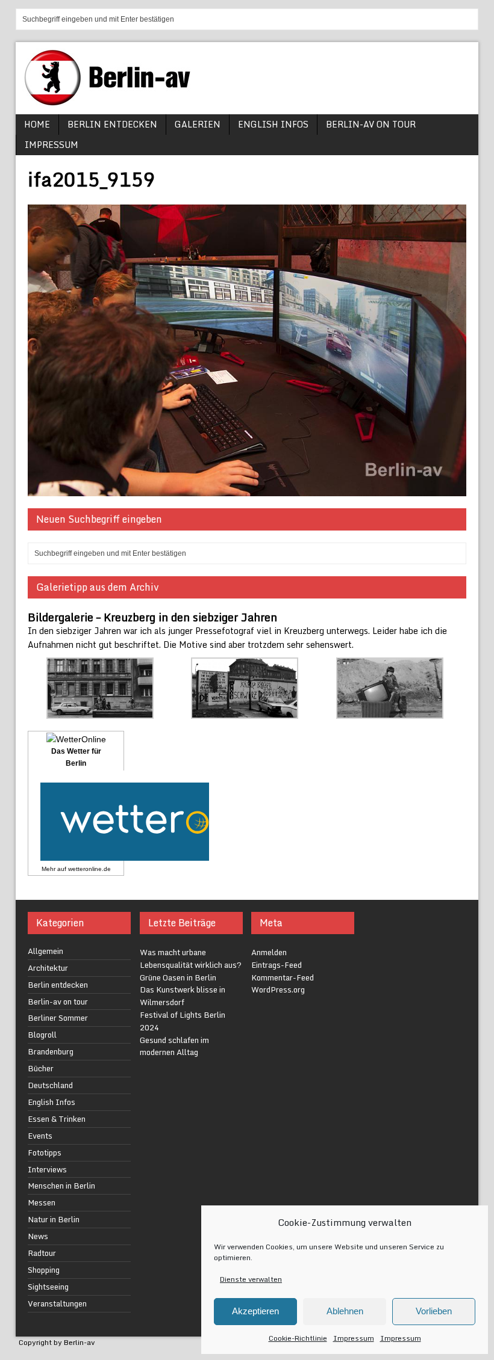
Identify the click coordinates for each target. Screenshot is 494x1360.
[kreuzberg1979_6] (244, 712)
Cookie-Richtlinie (298, 1338)
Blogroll (42, 1034)
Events (40, 1135)
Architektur (48, 967)
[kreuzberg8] (100, 712)
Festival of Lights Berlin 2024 (182, 1021)
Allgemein (45, 951)
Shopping (44, 1269)
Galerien (197, 124)
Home (37, 124)
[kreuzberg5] (389, 712)
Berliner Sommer (58, 1017)
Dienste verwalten (251, 1279)
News (38, 1236)
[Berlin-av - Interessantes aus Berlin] (112, 101)
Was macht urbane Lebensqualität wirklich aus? (191, 958)
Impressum (353, 1338)
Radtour (42, 1253)
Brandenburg (50, 1051)
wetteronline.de (89, 869)
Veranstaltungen (57, 1303)
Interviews (47, 1169)
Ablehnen (345, 1311)
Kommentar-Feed (282, 977)
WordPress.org (278, 989)
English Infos (273, 124)
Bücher (41, 1068)
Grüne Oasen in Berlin (178, 977)
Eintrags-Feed (276, 964)
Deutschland (50, 1085)
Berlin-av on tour (371, 124)
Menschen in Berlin (61, 1185)
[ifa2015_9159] (247, 489)
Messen (41, 1202)
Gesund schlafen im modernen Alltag (174, 1046)
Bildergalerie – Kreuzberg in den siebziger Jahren (152, 617)
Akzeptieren (255, 1311)
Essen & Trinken (57, 1118)
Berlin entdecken (112, 124)
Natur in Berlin (54, 1219)
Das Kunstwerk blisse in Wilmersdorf (182, 996)
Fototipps (44, 1152)
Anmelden (269, 952)
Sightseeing (48, 1286)
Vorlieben (434, 1311)
